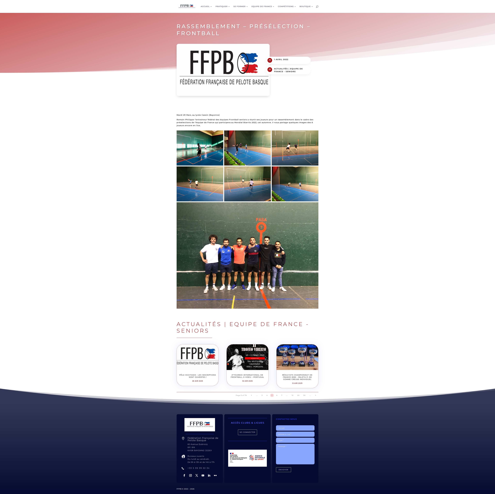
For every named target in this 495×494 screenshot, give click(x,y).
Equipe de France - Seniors (243, 327)
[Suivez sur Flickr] (215, 475)
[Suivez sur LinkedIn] (209, 475)
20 (298, 395)
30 (304, 395)
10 (292, 395)
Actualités (281, 69)
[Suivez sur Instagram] (190, 475)
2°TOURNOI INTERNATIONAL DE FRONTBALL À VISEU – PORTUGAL (247, 376)
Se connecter (247, 432)
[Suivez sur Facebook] (184, 475)
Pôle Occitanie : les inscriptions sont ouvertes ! (197, 376)
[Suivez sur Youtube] (202, 475)
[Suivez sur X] (196, 475)
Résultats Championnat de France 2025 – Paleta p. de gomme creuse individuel (297, 377)
